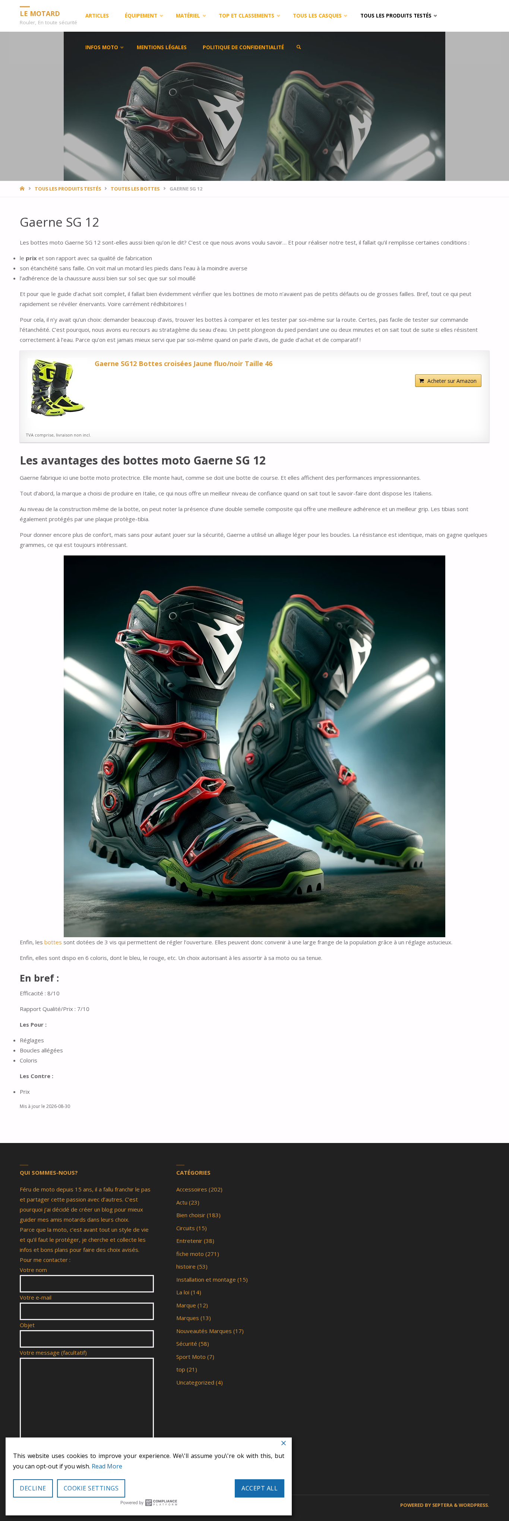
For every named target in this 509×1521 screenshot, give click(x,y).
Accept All (259, 1488)
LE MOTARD (40, 13)
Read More (107, 1466)
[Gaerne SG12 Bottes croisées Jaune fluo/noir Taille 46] (57, 388)
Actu (181, 1202)
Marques (187, 1318)
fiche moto (190, 1253)
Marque (186, 1305)
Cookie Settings (91, 1488)
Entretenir (189, 1240)
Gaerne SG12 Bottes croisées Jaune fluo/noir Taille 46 (183, 363)
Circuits (185, 1228)
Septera (442, 1505)
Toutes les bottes (135, 188)
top (180, 1369)
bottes (53, 942)
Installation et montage (206, 1279)
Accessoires (191, 1189)
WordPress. (474, 1505)
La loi (182, 1292)
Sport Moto (191, 1356)
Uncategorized (195, 1382)
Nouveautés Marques (204, 1331)
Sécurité (186, 1343)
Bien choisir (190, 1215)
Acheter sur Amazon (452, 380)
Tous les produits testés (68, 188)
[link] (299, 47)
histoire (186, 1266)
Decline (33, 1488)
